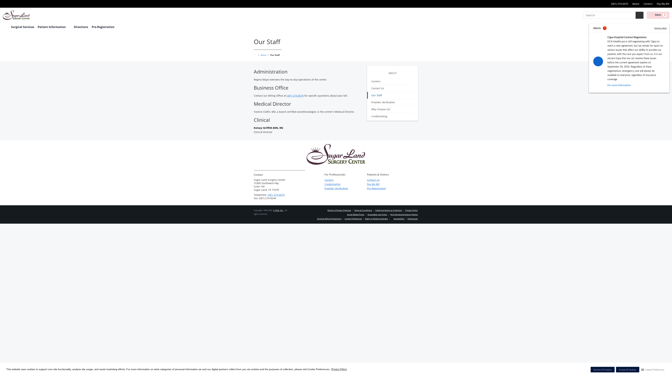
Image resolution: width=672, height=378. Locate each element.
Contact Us (377, 88)
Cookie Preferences (353, 218)
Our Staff (376, 95)
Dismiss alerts (660, 28)
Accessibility (399, 218)
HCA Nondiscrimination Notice (404, 214)
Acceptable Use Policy (377, 214)
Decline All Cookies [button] (603, 369)
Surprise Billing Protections (329, 218)
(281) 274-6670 (295, 95)
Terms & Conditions (363, 210)
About (635, 3)
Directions (81, 27)
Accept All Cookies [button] (627, 369)
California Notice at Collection (388, 210)
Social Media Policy (355, 214)
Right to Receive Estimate (376, 218)
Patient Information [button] (52, 27)
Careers (648, 3)
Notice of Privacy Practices (339, 210)
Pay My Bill (663, 3)
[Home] (5, 27)
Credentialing (379, 116)
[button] (653, 369)
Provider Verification (383, 102)
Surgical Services (22, 27)
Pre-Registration (376, 188)
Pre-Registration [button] (103, 27)
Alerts (660, 15)
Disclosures (413, 218)
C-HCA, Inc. (278, 210)
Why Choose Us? (380, 109)
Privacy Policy (339, 369)
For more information (619, 85)
